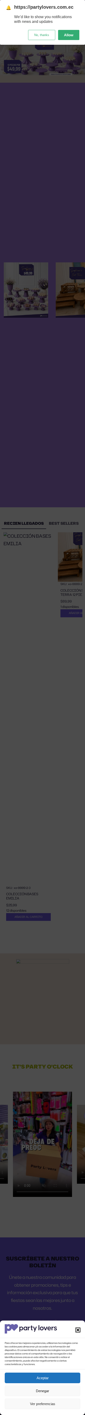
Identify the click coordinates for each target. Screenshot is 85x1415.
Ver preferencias (42, 1404)
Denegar (42, 1391)
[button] (78, 1330)
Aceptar (43, 1378)
